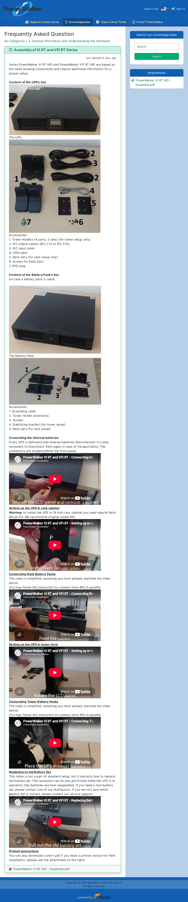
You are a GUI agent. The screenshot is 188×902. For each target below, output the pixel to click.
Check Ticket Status (149, 22)
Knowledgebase (80, 22)
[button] (164, 9)
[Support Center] (19, 9)
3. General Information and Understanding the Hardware (69, 41)
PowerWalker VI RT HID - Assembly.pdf (41, 869)
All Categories (14, 41)
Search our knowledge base (157, 35)
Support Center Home (44, 22)
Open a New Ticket (113, 22)
